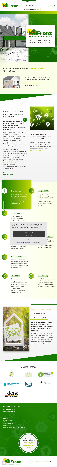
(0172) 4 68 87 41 (29, 5)
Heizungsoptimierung (19, 256)
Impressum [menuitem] (39, 461)
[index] (12, 461)
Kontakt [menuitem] (31, 461)
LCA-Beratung (43, 276)
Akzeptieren (29, 232)
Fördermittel (15, 276)
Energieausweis (36, 68)
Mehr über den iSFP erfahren (38, 151)
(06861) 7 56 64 (29, 1)
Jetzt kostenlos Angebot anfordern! (14, 38)
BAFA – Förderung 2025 (39, 318)
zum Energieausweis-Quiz (31, 85)
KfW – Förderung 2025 (39, 313)
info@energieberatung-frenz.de (32, 9)
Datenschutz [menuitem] (47, 461)
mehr (29, 239)
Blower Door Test (17, 213)
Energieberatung (17, 191)
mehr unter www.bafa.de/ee (40, 350)
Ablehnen (29, 236)
